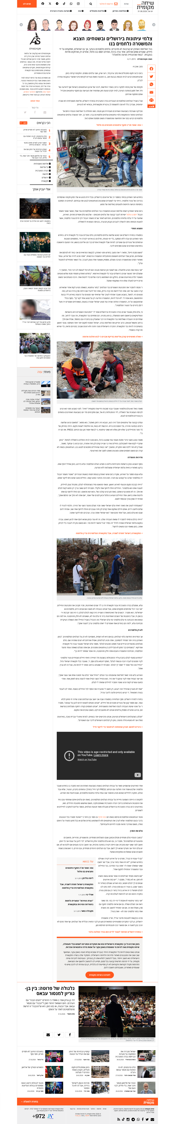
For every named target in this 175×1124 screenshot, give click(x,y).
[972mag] (38, 1116)
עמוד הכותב (35, 101)
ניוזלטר (93, 1109)
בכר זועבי (86, 1060)
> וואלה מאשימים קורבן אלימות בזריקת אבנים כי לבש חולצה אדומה (113, 336)
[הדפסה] (151, 100)
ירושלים (45, 177)
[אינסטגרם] (78, 4)
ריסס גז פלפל (131, 214)
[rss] (118, 1119)
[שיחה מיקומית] (148, 1102)
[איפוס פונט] (151, 106)
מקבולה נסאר (87, 911)
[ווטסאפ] (71, 4)
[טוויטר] (50, 3)
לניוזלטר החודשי (29, 92)
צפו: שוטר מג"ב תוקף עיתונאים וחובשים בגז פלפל (79, 869)
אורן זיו (87, 1075)
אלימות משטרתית (41, 163)
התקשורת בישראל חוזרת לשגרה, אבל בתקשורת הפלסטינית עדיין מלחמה (76, 886)
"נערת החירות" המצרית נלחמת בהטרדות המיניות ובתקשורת (79, 902)
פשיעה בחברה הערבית (60, 11)
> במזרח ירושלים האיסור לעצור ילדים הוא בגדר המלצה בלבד (116, 931)
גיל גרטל (40, 1060)
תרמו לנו (27, 3)
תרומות (99, 1109)
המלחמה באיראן (120, 11)
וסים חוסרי (71, 1014)
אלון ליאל (39, 1075)
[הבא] (21, 24)
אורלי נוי (89, 894)
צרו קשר (72, 1109)
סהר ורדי (86, 1091)
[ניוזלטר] (152, 1119)
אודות (126, 3)
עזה (80, 11)
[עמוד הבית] (145, 6)
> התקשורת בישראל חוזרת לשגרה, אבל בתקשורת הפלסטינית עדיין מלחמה (109, 533)
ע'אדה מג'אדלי (130, 1060)
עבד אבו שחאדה (130, 1091)
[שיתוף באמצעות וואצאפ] (151, 84)
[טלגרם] (57, 3)
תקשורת (44, 181)
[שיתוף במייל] (48, 1034)
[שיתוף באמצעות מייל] (151, 92)
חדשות (45, 174)
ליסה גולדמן (87, 878)
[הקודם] (153, 24)
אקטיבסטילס (142, 59)
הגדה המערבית (41, 170)
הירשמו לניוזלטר (106, 3)
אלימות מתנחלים (97, 11)
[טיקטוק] (64, 3)
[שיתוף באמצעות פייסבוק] (151, 69)
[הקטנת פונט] (149, 106)
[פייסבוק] (43, 3)
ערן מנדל (78, 1116)
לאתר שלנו (46, 92)
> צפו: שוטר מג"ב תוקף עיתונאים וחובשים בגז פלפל (119, 125)
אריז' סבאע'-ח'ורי (130, 1075)
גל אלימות (44, 167)
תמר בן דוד (39, 1091)
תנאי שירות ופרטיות (83, 1109)
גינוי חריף (102, 817)
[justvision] (50, 1116)
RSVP (87, 1116)
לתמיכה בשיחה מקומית (99, 975)
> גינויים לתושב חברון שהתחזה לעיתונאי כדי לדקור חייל (118, 726)
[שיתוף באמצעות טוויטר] (151, 76)
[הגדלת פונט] (153, 106)
